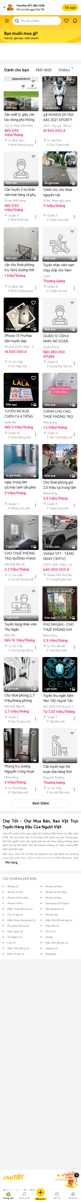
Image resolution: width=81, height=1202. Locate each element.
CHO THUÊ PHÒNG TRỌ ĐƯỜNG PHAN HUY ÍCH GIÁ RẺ (20, 556)
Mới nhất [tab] (44, 69)
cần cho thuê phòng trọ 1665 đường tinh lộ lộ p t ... (19, 268)
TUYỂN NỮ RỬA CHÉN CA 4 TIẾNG (19, 414)
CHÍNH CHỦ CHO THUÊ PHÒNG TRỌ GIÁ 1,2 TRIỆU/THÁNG (58, 414)
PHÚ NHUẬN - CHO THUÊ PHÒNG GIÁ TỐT (58, 627)
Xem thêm (40, 803)
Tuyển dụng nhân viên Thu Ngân (21, 627)
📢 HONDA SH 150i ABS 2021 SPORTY (58, 117)
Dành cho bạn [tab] (16, 69)
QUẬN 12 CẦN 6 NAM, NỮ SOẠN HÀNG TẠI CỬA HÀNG (56, 339)
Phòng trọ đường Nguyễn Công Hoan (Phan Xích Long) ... (19, 769)
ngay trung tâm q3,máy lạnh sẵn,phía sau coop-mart (20, 485)
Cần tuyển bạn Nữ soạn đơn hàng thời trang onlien (57, 769)
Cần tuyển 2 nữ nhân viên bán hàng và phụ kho (20, 192)
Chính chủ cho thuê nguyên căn (57, 192)
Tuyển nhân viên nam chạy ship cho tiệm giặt (58, 268)
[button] (4, 7)
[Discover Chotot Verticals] (7, 20)
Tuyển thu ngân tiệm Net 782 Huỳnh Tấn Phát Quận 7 (58, 698)
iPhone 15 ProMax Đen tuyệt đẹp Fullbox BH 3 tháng (19, 338)
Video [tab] (64, 69)
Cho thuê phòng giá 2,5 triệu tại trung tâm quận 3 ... (59, 485)
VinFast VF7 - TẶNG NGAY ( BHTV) (58, 556)
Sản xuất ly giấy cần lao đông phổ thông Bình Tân (19, 117)
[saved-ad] (66, 20)
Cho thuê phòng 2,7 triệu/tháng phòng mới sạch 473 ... (20, 698)
